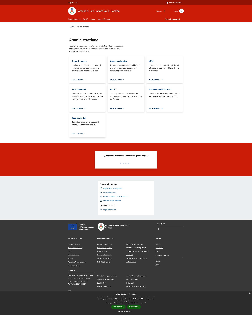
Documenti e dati (74, 265)
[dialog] (126, 303)
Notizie (158, 244)
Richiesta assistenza (104, 286)
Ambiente (129, 255)
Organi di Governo (74, 244)
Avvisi (158, 251)
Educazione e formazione (134, 244)
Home (72, 26)
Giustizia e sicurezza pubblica (136, 247)
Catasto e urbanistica (104, 258)
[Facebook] (164, 11)
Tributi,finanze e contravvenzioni (137, 251)
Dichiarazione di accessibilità (135, 286)
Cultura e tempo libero (104, 248)
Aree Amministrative (75, 248)
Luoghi (158, 261)
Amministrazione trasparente (136, 276)
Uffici (70, 251)
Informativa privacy (132, 279)
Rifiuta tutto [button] (134, 307)
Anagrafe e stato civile (104, 244)
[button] (126, 311)
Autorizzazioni (131, 262)
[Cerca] (181, 11)
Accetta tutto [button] (118, 307)
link (145, 303)
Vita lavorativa (102, 251)
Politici (70, 258)
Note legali (130, 283)
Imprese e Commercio (104, 255)
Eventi (158, 264)
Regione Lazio (72, 2)
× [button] (250, 293)
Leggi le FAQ (101, 283)
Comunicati (159, 248)
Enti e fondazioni (73, 255)
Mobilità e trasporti (103, 262)
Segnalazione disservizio (105, 279)
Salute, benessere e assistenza (136, 258)
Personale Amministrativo (77, 262)
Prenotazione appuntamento (106, 276)
